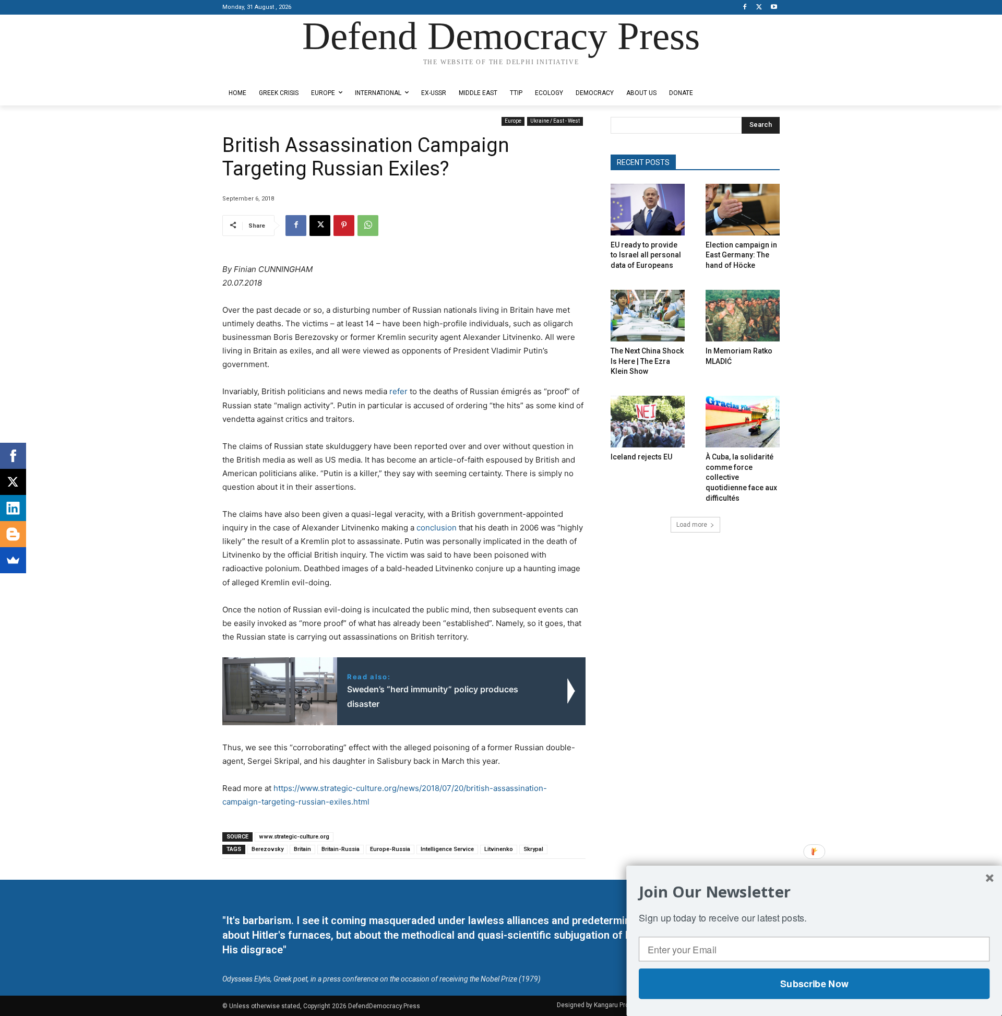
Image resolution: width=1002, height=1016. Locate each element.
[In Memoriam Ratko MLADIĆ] (743, 315)
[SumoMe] (13, 560)
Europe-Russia (390, 849)
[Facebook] (745, 8)
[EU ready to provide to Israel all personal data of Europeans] (648, 209)
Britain (302, 849)
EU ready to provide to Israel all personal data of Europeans (646, 255)
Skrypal (533, 849)
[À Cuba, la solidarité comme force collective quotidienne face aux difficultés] (743, 421)
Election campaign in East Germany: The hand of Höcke (741, 255)
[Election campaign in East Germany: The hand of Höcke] (743, 209)
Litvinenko (498, 849)
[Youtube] (774, 8)
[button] (814, 892)
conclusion (436, 528)
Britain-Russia (340, 849)
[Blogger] (13, 534)
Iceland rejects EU (641, 457)
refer (398, 391)
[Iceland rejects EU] (648, 421)
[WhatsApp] (367, 225)
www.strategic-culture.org (294, 836)
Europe (513, 121)
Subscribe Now (814, 983)
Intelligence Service (447, 849)
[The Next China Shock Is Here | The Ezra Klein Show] (648, 315)
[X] (759, 8)
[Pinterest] (343, 225)
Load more (691, 524)
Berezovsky (267, 849)
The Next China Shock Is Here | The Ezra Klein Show (647, 361)
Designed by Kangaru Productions (263, 72)
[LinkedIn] (13, 508)
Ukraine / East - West (555, 121)
